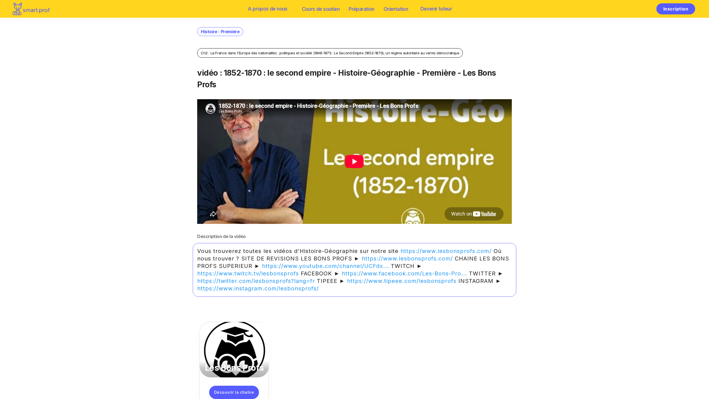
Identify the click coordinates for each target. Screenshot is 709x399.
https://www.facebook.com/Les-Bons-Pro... (404, 273)
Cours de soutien (321, 9)
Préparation (361, 9)
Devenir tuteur (436, 9)
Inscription (675, 9)
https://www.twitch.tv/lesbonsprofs (248, 273)
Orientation (396, 9)
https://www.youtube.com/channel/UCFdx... (325, 266)
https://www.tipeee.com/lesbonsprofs (401, 281)
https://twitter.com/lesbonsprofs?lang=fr (256, 281)
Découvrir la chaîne (234, 392)
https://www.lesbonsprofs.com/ (446, 251)
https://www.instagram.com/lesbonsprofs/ (258, 288)
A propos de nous (267, 9)
